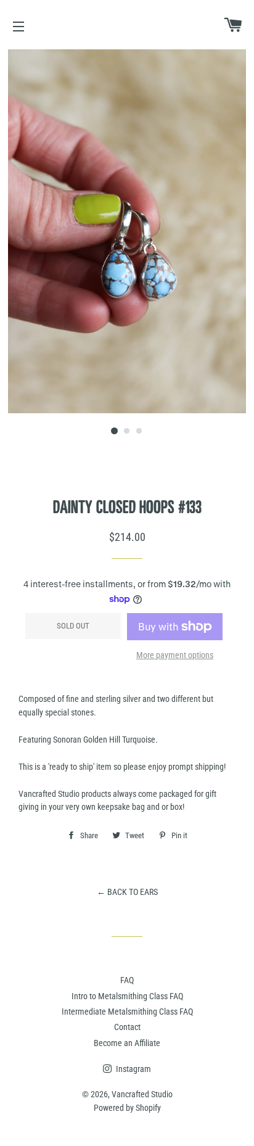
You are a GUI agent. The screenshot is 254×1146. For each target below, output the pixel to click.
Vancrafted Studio (142, 1094)
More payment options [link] (174, 655)
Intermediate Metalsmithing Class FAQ (127, 1011)
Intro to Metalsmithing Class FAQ (127, 996)
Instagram (132, 1069)
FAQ (127, 980)
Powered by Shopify (127, 1108)
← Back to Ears (127, 892)
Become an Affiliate (127, 1043)
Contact (127, 1027)
